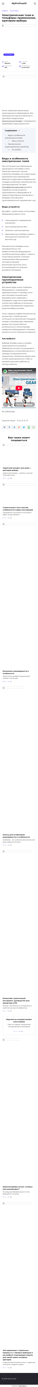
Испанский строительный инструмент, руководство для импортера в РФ (16, 1000)
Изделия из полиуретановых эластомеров (19, 1020)
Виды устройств (18, 141)
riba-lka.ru (23, 1386)
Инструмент (9, 54)
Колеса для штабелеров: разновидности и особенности (16, 836)
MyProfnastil (19, 3)
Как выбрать (16, 150)
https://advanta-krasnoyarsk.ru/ (14, 187)
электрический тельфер (12, 121)
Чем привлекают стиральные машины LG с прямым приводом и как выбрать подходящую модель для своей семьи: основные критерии (18, 1355)
